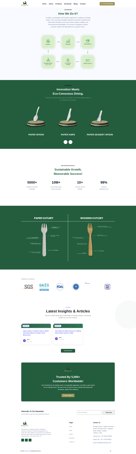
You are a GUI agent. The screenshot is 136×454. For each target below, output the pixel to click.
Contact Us (72, 442)
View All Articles (68, 350)
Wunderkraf (27, 451)
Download (71, 438)
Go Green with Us (68, 395)
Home (70, 426)
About (70, 430)
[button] (65, 142)
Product (71, 434)
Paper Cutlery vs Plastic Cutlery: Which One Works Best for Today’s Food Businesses (36, 333)
